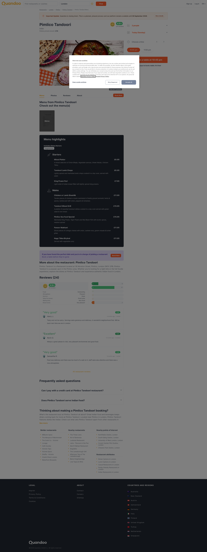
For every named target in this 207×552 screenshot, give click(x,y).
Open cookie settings (79, 82)
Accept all (128, 82)
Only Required (112, 82)
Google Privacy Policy (102, 76)
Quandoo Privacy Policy (88, 76)
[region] (104, 71)
